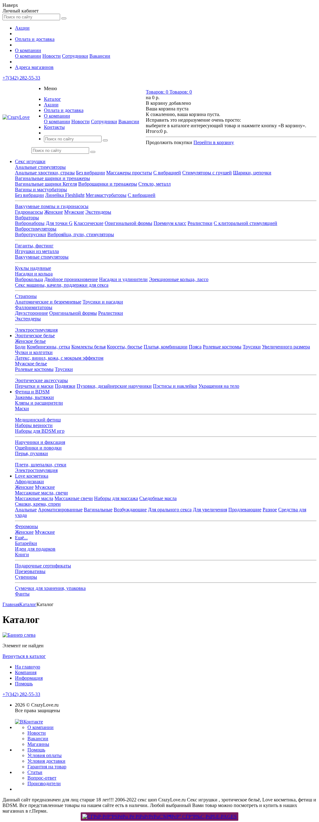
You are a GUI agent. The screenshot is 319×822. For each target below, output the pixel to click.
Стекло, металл (154, 184)
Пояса (195, 346)
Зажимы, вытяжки (34, 397)
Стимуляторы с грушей (207, 172)
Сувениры (26, 577)
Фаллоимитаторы (33, 307)
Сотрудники (75, 56)
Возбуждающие (130, 509)
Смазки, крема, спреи (38, 504)
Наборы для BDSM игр (39, 431)
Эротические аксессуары (41, 380)
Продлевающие (244, 509)
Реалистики (200, 223)
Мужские (74, 212)
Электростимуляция (36, 330)
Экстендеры (98, 212)
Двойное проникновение (71, 279)
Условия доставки (46, 761)
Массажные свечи (74, 498)
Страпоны (26, 296)
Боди (20, 346)
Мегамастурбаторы (106, 195)
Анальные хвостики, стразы (45, 172)
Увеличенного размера (286, 346)
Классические (88, 223)
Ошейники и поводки (38, 447)
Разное (270, 509)
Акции (22, 28)
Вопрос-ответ (41, 778)
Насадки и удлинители (123, 279)
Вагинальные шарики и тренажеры (52, 178)
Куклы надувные (33, 268)
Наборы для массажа (116, 498)
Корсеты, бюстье (124, 346)
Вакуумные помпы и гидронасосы (51, 206)
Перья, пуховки (31, 453)
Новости (51, 56)
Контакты (54, 127)
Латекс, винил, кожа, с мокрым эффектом (59, 358)
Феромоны (26, 526)
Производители (44, 783)
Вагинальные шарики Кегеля (46, 184)
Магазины (38, 744)
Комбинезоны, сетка (48, 346)
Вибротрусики (30, 234)
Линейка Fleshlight (64, 195)
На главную (27, 666)
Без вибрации (90, 172)
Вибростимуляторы (35, 228)
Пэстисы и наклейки (175, 386)
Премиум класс (170, 223)
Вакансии (99, 56)
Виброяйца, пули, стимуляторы (80, 234)
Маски (22, 408)
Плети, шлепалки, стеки (40, 464)
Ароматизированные (60, 509)
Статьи (34, 772)
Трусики (252, 346)
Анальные (26, 509)
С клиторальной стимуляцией (245, 223)
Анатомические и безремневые (48, 301)
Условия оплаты (44, 755)
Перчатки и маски (34, 386)
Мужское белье (31, 363)
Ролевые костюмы (222, 346)
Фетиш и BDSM (32, 391)
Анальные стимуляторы (40, 167)
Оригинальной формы (128, 223)
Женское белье (30, 341)
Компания (25, 672)
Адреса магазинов (34, 67)
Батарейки (26, 543)
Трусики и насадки (103, 301)
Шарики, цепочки (252, 172)
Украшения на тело (218, 386)
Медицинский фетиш (38, 419)
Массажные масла (34, 498)
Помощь (24, 683)
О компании (28, 50)
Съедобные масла (158, 498)
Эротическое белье (35, 335)
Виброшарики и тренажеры (107, 184)
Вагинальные (98, 509)
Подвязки (65, 386)
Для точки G (59, 223)
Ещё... (21, 537)
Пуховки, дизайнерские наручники (114, 386)
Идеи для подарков (35, 549)
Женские (53, 212)
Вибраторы (27, 217)
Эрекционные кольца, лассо (178, 279)
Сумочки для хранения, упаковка (50, 588)
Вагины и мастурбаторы (41, 189)
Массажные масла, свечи (41, 492)
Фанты (22, 593)
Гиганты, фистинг (34, 245)
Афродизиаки (29, 481)
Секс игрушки (30, 161)
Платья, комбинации (166, 346)
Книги (22, 554)
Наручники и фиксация (40, 442)
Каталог (52, 99)
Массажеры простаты (129, 172)
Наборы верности (34, 425)
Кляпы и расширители (39, 403)
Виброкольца (29, 279)
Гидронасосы (29, 212)
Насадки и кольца (34, 273)
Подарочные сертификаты (43, 565)
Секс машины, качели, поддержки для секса (61, 285)
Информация (29, 678)
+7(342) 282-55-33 (21, 77)
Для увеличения (210, 509)
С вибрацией (167, 172)
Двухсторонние (31, 313)
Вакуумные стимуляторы (42, 257)
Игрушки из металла (37, 251)
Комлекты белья (88, 346)
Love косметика (31, 476)
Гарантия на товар (46, 766)
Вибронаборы (30, 223)
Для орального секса (170, 509)
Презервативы (30, 571)
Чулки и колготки (34, 352)
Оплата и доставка (35, 39)
